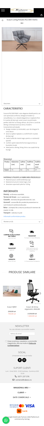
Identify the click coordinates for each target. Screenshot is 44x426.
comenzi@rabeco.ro (23, 380)
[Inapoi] (2, 20)
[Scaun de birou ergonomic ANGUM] (32, 291)
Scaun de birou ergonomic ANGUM (32, 308)
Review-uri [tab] (8, 221)
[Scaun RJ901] (12, 291)
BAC (22, 23)
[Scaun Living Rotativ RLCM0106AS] (22, 39)
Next (40, 41)
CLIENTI (21, 392)
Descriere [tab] (7, 103)
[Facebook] (20, 360)
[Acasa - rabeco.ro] (22, 10)
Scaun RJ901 (12, 307)
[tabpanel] (22, 39)
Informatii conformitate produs (14, 216)
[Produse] (3, 11)
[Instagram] (24, 360)
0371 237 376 (23, 376)
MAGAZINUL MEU (21, 387)
